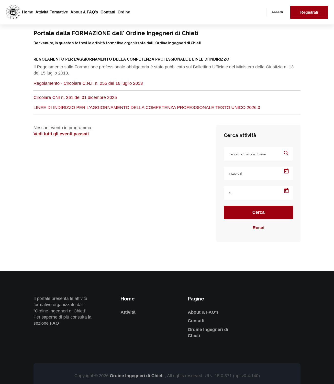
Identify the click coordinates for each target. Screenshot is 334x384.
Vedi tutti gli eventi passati (61, 133)
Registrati (309, 12)
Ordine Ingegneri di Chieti (137, 375)
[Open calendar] (286, 171)
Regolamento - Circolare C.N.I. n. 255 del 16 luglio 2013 (88, 83)
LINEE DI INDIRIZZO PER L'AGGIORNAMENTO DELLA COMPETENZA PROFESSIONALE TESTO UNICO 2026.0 (146, 107)
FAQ (54, 323)
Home (27, 12)
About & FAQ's (84, 12)
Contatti (107, 12)
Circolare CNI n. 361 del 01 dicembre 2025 (75, 97)
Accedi (277, 12)
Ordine (124, 12)
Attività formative (51, 12)
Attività (128, 312)
